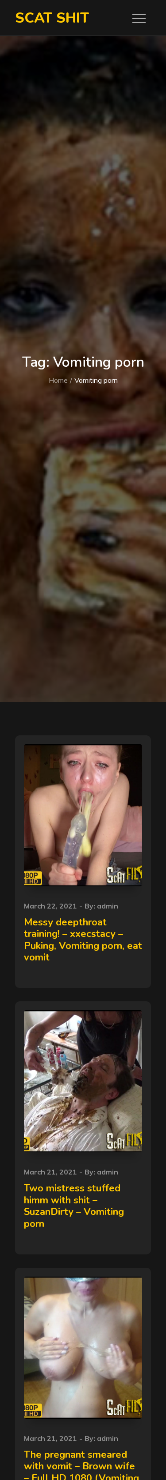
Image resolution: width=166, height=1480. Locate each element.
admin (107, 905)
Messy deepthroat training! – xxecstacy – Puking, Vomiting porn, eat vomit (83, 940)
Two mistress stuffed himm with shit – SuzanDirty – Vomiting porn (74, 1206)
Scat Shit (52, 18)
